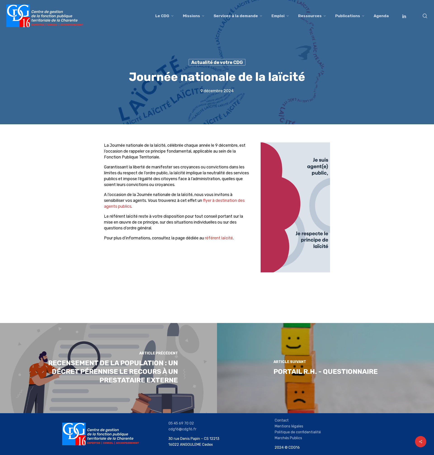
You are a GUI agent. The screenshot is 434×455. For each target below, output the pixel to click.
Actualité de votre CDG (217, 62)
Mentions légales (289, 426)
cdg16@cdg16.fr (182, 429)
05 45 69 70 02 (181, 423)
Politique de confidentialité (298, 432)
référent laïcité (219, 238)
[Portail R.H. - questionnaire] (325, 368)
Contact (282, 420)
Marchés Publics (288, 438)
